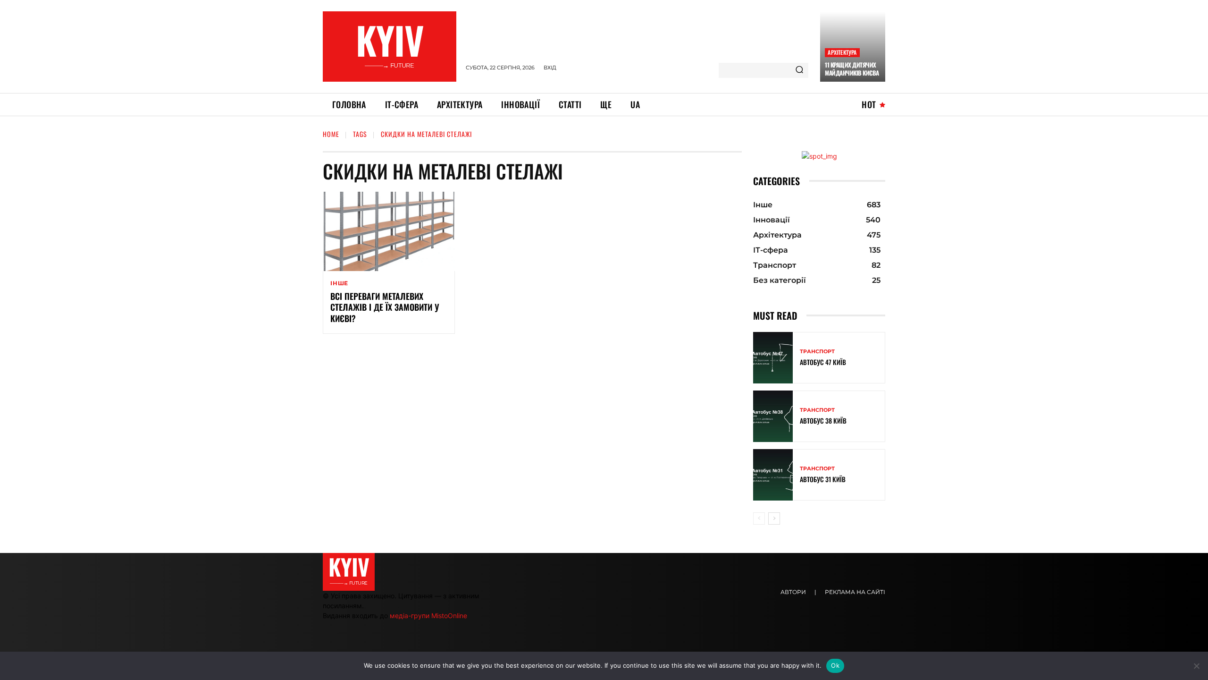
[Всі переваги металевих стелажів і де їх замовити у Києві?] (389, 231)
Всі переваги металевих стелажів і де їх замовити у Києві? (384, 307)
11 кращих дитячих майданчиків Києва (852, 68)
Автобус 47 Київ (823, 362)
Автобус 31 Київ (823, 479)
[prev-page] (759, 518)
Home (331, 134)
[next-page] (774, 518)
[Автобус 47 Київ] (773, 357)
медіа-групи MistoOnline (428, 616)
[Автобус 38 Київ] (773, 416)
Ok (835, 665)
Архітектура (842, 52)
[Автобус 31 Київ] (773, 475)
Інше (339, 283)
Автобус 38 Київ (823, 420)
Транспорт (817, 351)
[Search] (799, 70)
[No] (1196, 666)
